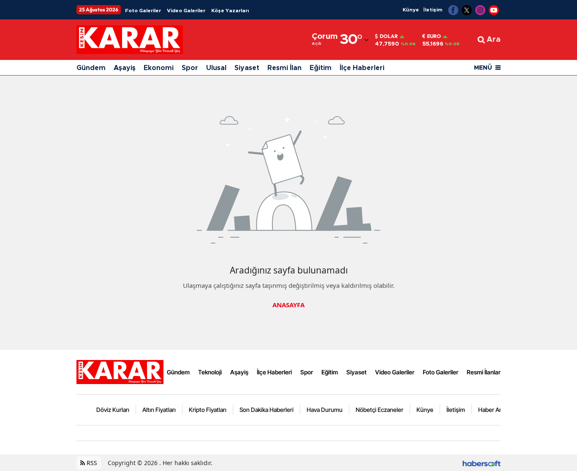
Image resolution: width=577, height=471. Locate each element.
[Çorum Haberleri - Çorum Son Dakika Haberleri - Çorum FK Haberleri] (119, 371)
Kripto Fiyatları (207, 409)
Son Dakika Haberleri (267, 409)
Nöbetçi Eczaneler (379, 409)
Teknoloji (210, 372)
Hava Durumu (325, 409)
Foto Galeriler (143, 10)
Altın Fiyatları (159, 409)
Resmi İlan (284, 68)
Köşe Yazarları (230, 10)
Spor (190, 68)
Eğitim (321, 68)
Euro (434, 36)
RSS (91, 463)
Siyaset (246, 68)
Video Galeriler (186, 10)
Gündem (91, 68)
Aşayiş (125, 68)
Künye (411, 9)
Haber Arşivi (494, 409)
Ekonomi (159, 68)
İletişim (432, 9)
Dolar (389, 36)
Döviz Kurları (112, 409)
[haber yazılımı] (482, 462)
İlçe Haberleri (362, 68)
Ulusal (216, 68)
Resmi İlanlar (484, 372)
